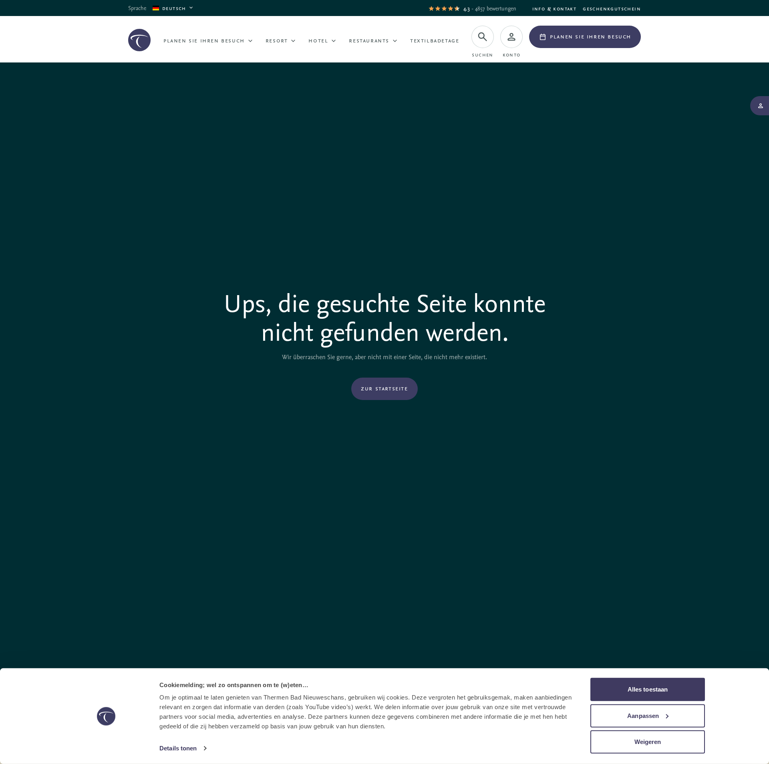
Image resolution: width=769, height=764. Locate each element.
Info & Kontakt (554, 8)
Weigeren (647, 741)
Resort (277, 40)
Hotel (318, 40)
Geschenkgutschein (612, 8)
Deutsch (174, 8)
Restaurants (369, 40)
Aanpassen (643, 715)
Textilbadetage (434, 40)
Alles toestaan (648, 689)
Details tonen (178, 748)
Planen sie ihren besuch (204, 40)
